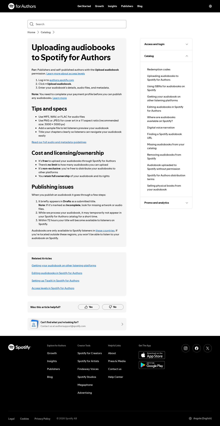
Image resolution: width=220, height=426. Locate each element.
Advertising (85, 393)
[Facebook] (196, 348)
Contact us (114, 369)
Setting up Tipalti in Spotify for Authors (55, 280)
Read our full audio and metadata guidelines (59, 142)
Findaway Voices (88, 369)
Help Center (115, 377)
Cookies (24, 418)
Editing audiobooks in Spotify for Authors (57, 273)
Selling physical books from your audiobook (164, 187)
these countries (105, 230)
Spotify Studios (87, 377)
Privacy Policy (42, 418)
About (112, 353)
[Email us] (121, 324)
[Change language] (210, 6)
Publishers (127, 6)
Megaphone (85, 385)
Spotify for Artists (88, 361)
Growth (99, 6)
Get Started (84, 6)
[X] (208, 348)
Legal (11, 418)
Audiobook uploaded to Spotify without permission (163, 167)
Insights (112, 6)
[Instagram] (186, 348)
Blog (139, 6)
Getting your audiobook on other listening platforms (64, 265)
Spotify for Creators (90, 353)
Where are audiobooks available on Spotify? (161, 119)
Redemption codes (158, 69)
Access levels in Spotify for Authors (53, 288)
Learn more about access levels (65, 73)
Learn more (60, 98)
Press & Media (117, 361)
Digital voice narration (161, 127)
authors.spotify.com (62, 80)
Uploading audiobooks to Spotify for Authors (162, 78)
